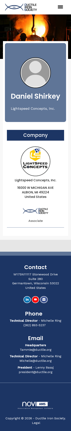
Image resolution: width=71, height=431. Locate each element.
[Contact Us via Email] (44, 299)
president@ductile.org (35, 372)
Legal (36, 423)
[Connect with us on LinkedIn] (27, 299)
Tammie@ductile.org (35, 350)
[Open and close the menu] (53, 7)
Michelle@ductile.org (36, 361)
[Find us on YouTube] (35, 299)
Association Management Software (35, 408)
